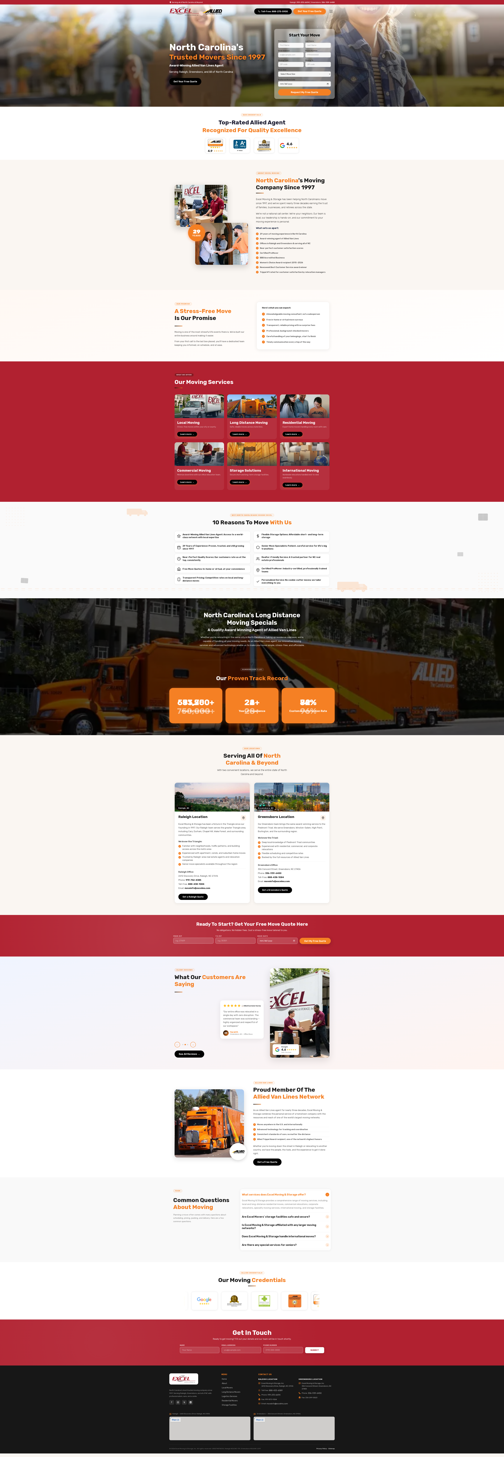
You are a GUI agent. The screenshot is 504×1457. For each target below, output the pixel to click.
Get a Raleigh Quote (193, 897)
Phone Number (311, 51)
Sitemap (331, 1452)
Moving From (283, 60)
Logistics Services (229, 1400)
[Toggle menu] (331, 11)
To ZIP (218, 936)
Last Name (309, 41)
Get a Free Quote (267, 1165)
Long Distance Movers (231, 1395)
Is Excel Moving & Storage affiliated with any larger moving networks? (279, 1230)
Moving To (309, 60)
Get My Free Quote (315, 941)
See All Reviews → (189, 1057)
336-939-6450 (328, 2)
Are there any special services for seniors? (269, 1248)
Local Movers (227, 1391)
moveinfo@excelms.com (197, 888)
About (224, 1387)
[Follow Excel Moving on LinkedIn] (190, 1406)
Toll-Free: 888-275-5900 (274, 11)
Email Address (284, 51)
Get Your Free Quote (309, 11)
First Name (282, 41)
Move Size (282, 70)
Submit (314, 1354)
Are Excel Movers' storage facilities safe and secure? (276, 1220)
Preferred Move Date (286, 80)
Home (224, 1382)
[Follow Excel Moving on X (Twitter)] (184, 1406)
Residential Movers (230, 1404)
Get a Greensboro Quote (275, 890)
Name (182, 1349)
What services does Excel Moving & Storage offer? (274, 1198)
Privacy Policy (321, 1452)
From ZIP (177, 936)
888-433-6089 (276, 1394)
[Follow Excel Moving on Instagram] (178, 1406)
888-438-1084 (196, 884)
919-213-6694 (303, 2)
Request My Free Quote (304, 92)
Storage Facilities (229, 1408)
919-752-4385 (193, 880)
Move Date (262, 936)
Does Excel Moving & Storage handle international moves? (279, 1240)
